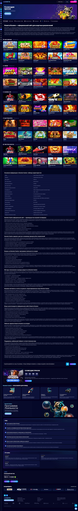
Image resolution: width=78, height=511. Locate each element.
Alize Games (46, 489)
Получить (7, 14)
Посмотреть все (15, 39)
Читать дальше (28, 380)
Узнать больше (8, 413)
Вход (67, 1)
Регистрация (73, 1)
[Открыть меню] (1, 1)
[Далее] (42, 21)
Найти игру (60, 1)
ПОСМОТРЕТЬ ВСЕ (73, 486)
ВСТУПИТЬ (7, 481)
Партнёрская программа (9, 500)
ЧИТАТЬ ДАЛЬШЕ (14, 481)
